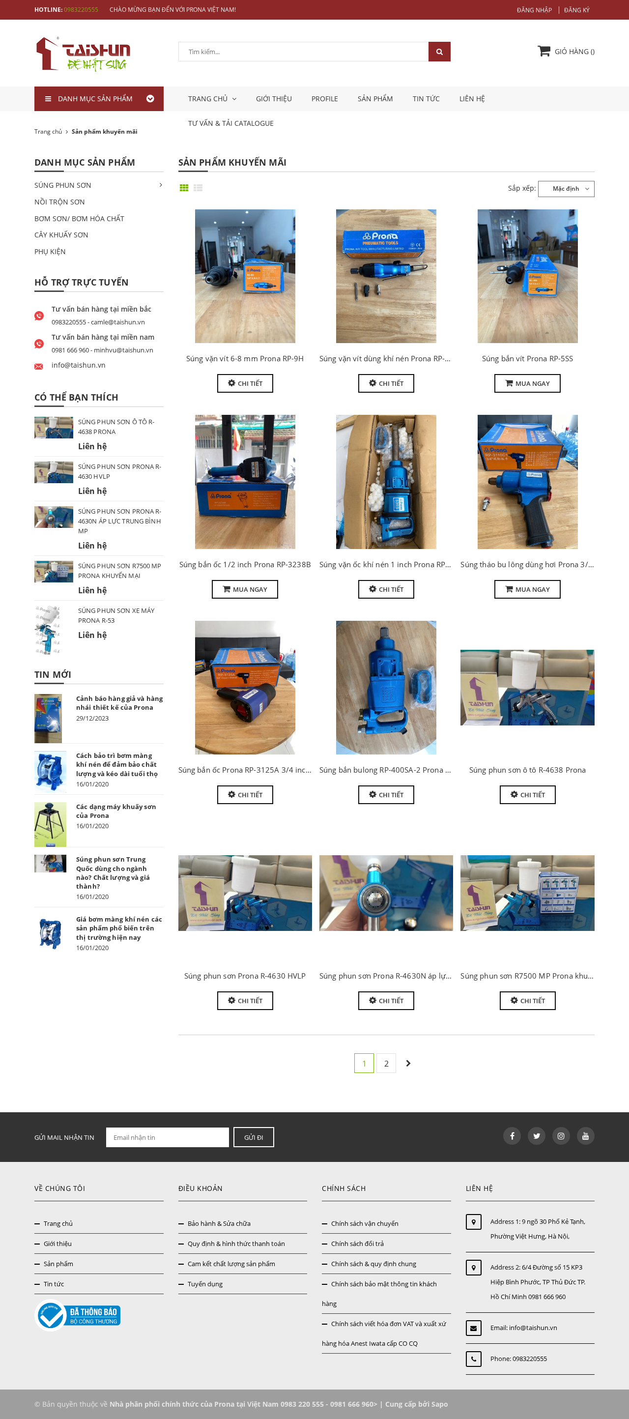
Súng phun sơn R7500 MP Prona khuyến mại (537, 976)
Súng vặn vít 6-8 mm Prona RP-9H (245, 358)
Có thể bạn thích (76, 397)
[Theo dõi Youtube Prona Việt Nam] (586, 1136)
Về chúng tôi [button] (59, 1188)
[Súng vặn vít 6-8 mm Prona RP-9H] (245, 276)
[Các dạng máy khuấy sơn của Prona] (50, 824)
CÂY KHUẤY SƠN (61, 234)
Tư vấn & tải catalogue (231, 123)
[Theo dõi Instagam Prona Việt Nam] (561, 1136)
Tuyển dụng (205, 1283)
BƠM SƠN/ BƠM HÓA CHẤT (79, 218)
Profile (325, 98)
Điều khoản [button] (200, 1188)
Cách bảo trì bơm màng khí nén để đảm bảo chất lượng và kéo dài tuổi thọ (117, 764)
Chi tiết (250, 383)
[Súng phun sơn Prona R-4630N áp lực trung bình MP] (386, 893)
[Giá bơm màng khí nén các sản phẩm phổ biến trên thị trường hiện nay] (50, 934)
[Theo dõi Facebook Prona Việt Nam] (512, 1136)
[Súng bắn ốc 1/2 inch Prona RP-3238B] (245, 482)
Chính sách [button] (344, 1188)
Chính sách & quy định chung (373, 1263)
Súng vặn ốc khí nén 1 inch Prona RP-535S (392, 564)
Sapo (439, 1404)
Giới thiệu (274, 98)
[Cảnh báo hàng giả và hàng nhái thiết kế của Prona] (50, 718)
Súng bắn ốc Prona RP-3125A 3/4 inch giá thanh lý (265, 770)
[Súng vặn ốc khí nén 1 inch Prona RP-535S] (386, 482)
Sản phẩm (375, 98)
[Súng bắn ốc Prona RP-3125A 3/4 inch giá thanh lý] (245, 687)
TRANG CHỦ (208, 98)
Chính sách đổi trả (357, 1243)
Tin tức (426, 98)
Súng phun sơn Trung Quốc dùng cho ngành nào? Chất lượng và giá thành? (113, 873)
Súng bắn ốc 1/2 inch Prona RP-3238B (245, 564)
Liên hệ (472, 98)
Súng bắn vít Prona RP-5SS (527, 358)
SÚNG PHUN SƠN (62, 185)
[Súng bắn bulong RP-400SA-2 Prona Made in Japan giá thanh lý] (386, 687)
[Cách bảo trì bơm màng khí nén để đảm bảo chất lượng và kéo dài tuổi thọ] (50, 771)
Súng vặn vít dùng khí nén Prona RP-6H (387, 358)
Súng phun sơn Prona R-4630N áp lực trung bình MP (410, 976)
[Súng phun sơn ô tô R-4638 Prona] (527, 687)
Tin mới (52, 674)
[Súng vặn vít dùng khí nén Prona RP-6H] (386, 276)
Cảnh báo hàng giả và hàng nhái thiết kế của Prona (119, 703)
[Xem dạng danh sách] (200, 185)
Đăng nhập (534, 10)
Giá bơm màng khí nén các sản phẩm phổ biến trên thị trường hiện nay (119, 928)
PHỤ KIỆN (50, 251)
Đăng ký (577, 10)
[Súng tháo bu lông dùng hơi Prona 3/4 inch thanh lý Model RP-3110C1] (527, 482)
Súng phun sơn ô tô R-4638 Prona (527, 770)
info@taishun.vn (533, 1327)
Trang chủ (58, 1223)
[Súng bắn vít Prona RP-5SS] (527, 276)
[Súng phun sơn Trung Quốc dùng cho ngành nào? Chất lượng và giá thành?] (50, 863)
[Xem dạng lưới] (186, 185)
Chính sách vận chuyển (365, 1223)
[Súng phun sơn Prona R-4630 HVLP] (245, 893)
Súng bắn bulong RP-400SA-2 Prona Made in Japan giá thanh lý (428, 770)
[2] (408, 1063)
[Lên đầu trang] (611, 1388)
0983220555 (81, 9)
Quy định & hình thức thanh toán (236, 1243)
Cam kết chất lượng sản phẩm (231, 1263)
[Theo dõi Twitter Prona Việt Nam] (536, 1136)
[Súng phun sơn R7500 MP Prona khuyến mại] (527, 893)
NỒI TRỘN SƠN (59, 201)
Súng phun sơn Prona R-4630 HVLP (245, 976)
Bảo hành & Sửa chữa (219, 1223)
